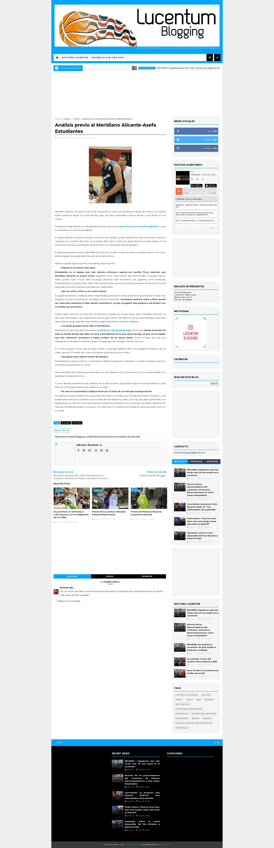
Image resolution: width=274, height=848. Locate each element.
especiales (182, 728)
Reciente (180, 461)
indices (207, 718)
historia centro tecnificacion (194, 723)
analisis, (85, 137)
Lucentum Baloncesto (185, 295)
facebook (147, 576)
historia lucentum (128, 68)
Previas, (92, 137)
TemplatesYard (132, 845)
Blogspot (164, 845)
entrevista (182, 718)
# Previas (77, 423)
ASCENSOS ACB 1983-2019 (108, 57)
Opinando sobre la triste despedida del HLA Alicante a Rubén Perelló (202, 536)
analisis (67, 119)
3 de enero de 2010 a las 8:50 (74, 595)
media (179, 699)
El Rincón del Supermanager (116, 330)
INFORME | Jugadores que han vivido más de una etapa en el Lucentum (175, 68)
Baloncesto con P (183, 297)
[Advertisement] (137, 93)
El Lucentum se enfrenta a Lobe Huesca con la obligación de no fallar (71, 514)
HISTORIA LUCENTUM (75, 57)
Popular (196, 461)
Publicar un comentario (68, 601)
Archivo (212, 461)
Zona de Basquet (182, 292)
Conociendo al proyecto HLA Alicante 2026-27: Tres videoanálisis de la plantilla (202, 507)
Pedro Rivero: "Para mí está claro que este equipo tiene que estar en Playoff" (201, 521)
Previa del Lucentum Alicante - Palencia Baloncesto (109, 513)
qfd (198, 699)
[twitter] (218, 742)
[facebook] (214, 742)
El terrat (64, 587)
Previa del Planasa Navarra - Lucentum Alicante (147, 513)
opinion (209, 699)
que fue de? (183, 704)
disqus (109, 576)
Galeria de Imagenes (204, 714)
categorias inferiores (189, 709)
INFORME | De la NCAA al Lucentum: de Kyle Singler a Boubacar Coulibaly (201, 647)
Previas (76, 119)
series (195, 718)
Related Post (62, 483)
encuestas (182, 714)
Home (58, 119)
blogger (72, 576)
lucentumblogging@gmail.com (190, 452)
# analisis (66, 423)
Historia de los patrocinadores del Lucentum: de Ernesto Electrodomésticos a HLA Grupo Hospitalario (200, 489)
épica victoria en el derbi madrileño (138, 226)
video (189, 699)
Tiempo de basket (183, 299)
